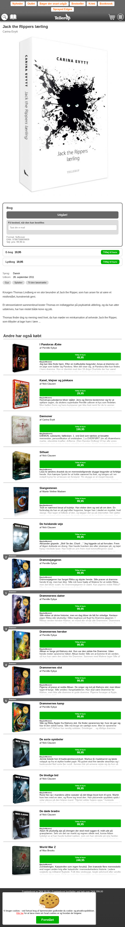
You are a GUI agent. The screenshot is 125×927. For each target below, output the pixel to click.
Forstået (47, 919)
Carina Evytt (10, 31)
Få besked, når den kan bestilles (26, 222)
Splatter (18, 282)
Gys (7, 282)
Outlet (31, 3)
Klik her (20, 913)
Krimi (92, 3)
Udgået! (62, 214)
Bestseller (77, 3)
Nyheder (17, 3)
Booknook (106, 3)
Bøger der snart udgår (53, 3)
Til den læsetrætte (37, 282)
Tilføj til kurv (110, 252)
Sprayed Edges (62, 9)
